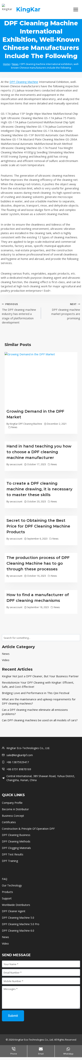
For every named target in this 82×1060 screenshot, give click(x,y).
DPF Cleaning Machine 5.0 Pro (20, 924)
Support (7, 898)
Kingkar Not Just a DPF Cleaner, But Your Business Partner (40, 676)
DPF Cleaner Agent (13, 911)
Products (7, 892)
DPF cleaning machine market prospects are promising (65, 311)
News (14, 427)
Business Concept (13, 815)
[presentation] (41, 379)
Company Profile (12, 803)
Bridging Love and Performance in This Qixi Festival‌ (35, 693)
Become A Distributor (15, 809)
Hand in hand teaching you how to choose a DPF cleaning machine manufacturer (38, 452)
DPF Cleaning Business (16, 835)
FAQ (4, 879)
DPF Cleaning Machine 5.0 (18, 917)
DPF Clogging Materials (16, 848)
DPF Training (10, 861)
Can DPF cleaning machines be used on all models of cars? (40, 720)
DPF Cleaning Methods (16, 841)
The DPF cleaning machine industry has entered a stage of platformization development (19, 313)
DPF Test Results (12, 854)
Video (5, 660)
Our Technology (12, 885)
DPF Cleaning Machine (24, 82)
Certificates (9, 822)
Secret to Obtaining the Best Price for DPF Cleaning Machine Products (38, 526)
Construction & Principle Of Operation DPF (28, 828)
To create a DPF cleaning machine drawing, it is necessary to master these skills (39, 489)
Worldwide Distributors (16, 905)
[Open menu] (75, 9)
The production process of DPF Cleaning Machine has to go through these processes (38, 563)
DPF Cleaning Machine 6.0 (18, 930)
